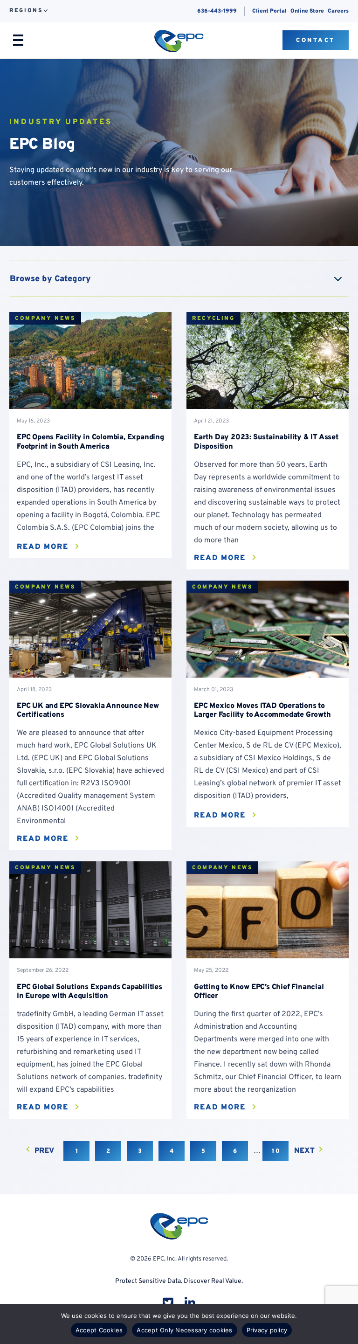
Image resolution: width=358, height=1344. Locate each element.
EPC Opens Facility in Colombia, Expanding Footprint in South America (90, 442)
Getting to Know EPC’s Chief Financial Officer (259, 992)
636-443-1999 (217, 11)
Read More (43, 547)
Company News (45, 318)
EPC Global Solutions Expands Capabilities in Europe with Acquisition (89, 992)
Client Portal (269, 11)
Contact (315, 40)
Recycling (213, 318)
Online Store (307, 11)
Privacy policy (267, 1330)
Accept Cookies (99, 1330)
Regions (25, 11)
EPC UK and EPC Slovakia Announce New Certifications (88, 710)
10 (276, 1151)
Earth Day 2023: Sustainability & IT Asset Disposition (266, 442)
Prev (44, 1151)
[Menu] (18, 40)
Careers (338, 11)
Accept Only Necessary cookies (184, 1330)
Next (304, 1151)
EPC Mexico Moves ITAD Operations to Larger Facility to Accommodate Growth (262, 710)
